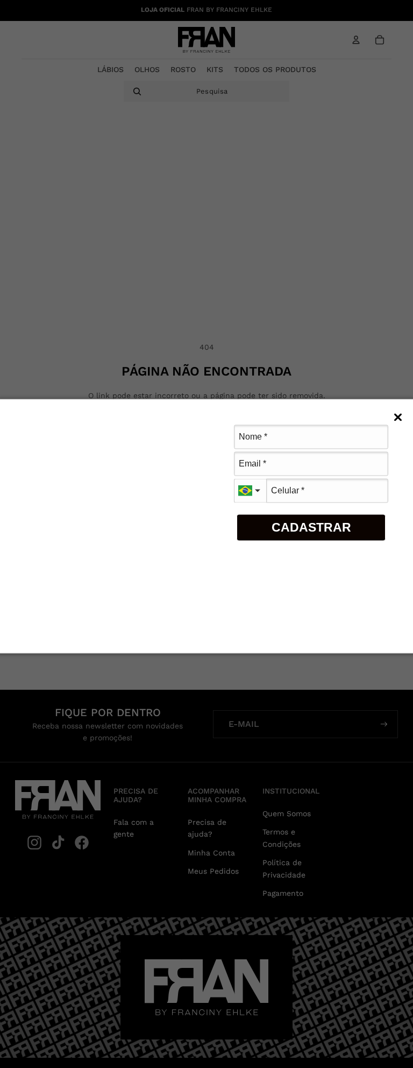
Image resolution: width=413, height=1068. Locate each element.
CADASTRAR (311, 527)
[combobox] (250, 490)
